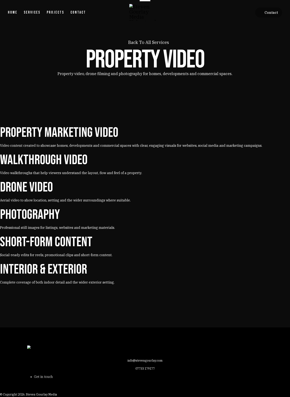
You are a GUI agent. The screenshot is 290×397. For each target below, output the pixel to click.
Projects (55, 12)
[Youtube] (231, 12)
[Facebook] (222, 12)
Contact (78, 12)
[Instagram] (249, 12)
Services (32, 12)
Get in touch (43, 377)
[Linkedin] (240, 12)
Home (12, 12)
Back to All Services (148, 42)
